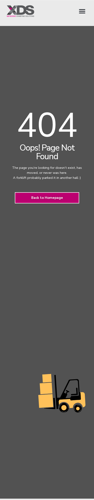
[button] (82, 11)
